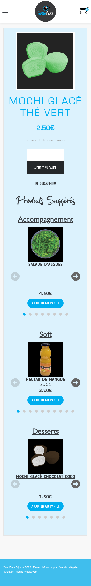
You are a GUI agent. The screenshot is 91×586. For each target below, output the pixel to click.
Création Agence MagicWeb (20, 571)
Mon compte (49, 567)
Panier (37, 567)
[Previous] (15, 277)
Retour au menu (45, 183)
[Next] (75, 277)
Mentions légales (68, 567)
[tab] (24, 314)
